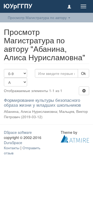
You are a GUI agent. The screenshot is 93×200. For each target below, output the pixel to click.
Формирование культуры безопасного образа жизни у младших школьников (42, 102)
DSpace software (18, 132)
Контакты (11, 147)
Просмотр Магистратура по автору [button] (38, 17)
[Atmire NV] (75, 138)
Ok (83, 73)
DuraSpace (13, 142)
